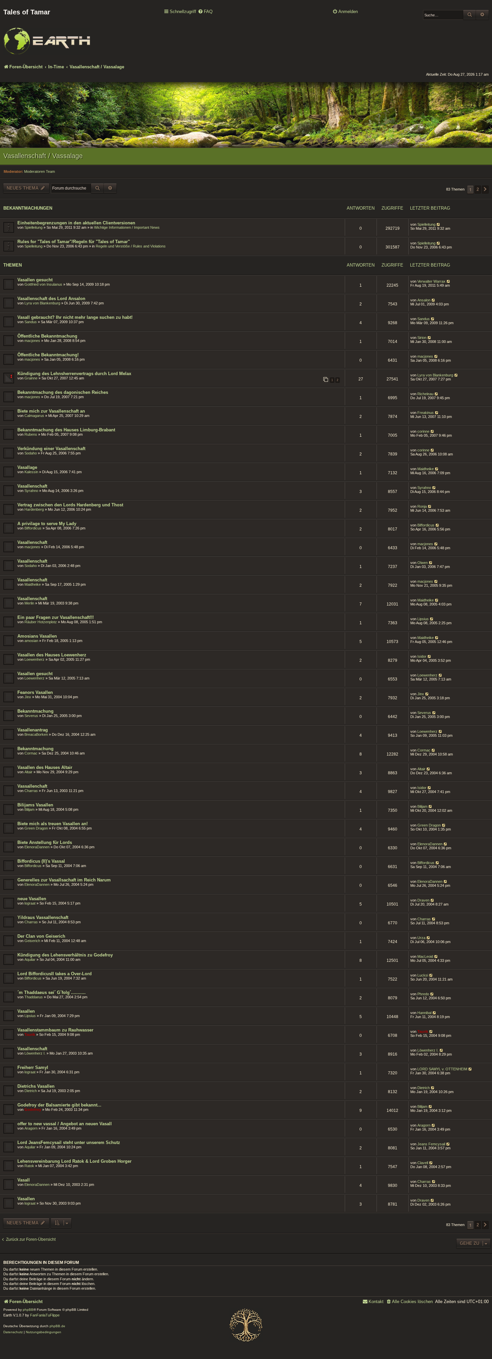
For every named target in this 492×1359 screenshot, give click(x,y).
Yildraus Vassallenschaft (42, 917)
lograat (29, 903)
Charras (31, 791)
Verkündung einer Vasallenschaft (51, 448)
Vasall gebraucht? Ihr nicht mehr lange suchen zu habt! (75, 317)
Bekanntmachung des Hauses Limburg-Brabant (66, 429)
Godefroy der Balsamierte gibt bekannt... (59, 1104)
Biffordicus (33, 528)
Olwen (422, 563)
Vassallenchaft (32, 786)
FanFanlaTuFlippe (45, 1315)
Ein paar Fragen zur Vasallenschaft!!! (55, 617)
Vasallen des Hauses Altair (44, 767)
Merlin (29, 603)
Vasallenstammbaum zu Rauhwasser (55, 1029)
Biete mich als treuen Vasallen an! (52, 823)
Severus (31, 716)
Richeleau (425, 394)
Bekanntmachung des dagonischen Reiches (62, 392)
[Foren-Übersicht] (46, 36)
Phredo (423, 994)
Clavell (422, 1163)
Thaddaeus (33, 997)
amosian (31, 641)
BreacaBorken (36, 734)
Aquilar (29, 959)
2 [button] (478, 189)
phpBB (28, 1309)
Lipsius (423, 619)
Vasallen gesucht (35, 279)
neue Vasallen (31, 898)
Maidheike (425, 469)
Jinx (27, 697)
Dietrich (30, 1091)
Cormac (30, 753)
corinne (423, 431)
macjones (32, 341)
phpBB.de (57, 1326)
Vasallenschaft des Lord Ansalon (51, 298)
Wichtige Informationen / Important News (127, 227)
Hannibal (424, 1013)
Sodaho (30, 453)
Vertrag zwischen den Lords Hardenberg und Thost (70, 504)
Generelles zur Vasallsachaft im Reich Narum (64, 879)
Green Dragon (36, 828)
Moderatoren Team (39, 171)
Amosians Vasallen (37, 636)
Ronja (422, 506)
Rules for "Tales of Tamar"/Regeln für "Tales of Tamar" (73, 241)
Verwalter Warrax (431, 281)
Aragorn (30, 1128)
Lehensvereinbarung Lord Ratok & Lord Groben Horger (74, 1161)
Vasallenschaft (32, 486)
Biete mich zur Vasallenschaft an (51, 411)
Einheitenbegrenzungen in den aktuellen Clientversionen (76, 222)
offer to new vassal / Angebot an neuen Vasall (64, 1123)
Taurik (29, 1034)
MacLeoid (425, 956)
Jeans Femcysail (431, 1144)
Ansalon (423, 300)
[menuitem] (205, 12)
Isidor (421, 656)
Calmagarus (34, 416)
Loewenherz (34, 659)
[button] (485, 190)
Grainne (30, 378)
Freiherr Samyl (32, 1067)
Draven (423, 900)
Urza (421, 938)
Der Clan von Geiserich (41, 936)
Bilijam (29, 809)
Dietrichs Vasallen (36, 1086)
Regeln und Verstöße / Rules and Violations (131, 246)
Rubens (30, 434)
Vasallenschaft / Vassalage (43, 155)
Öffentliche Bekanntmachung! (48, 354)
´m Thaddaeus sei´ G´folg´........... (51, 992)
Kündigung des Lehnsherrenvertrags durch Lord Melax (74, 373)
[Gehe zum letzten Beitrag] (438, 224)
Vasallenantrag (32, 729)
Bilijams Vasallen (35, 804)
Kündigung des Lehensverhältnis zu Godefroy (65, 954)
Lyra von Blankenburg (42, 303)
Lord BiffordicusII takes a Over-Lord (54, 973)
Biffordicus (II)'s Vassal (41, 861)
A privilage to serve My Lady (46, 523)
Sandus (30, 322)
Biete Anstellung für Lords (44, 842)
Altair (28, 772)
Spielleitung (33, 227)
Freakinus (425, 413)
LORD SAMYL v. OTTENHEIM (442, 1069)
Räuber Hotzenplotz (40, 622)
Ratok (29, 1166)
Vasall (23, 1180)
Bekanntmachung (35, 711)
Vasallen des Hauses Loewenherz (51, 654)
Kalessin (31, 472)
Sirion (421, 338)
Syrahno (31, 491)
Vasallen (26, 1011)
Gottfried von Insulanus (43, 284)
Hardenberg (34, 509)
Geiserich (32, 941)
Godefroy (32, 1109)
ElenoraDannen (37, 847)
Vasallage (27, 467)
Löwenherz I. (35, 1053)
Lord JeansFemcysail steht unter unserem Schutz (68, 1142)
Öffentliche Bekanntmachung (47, 336)
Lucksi (422, 975)
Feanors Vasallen (35, 692)
